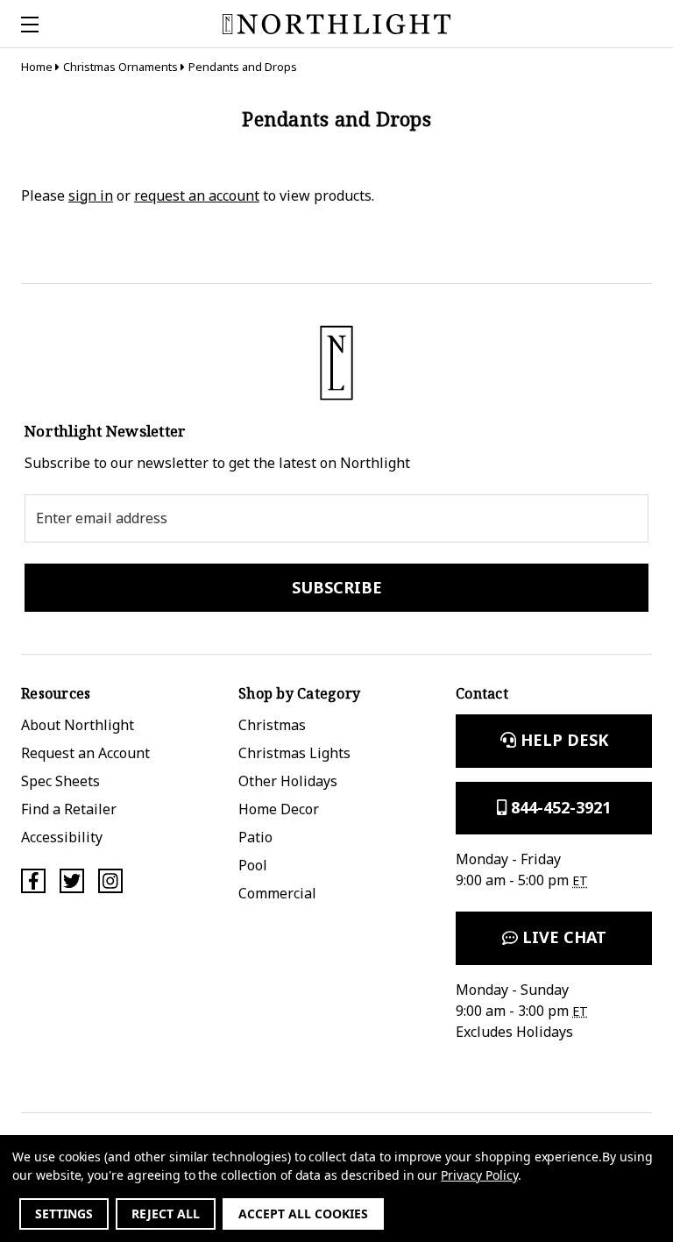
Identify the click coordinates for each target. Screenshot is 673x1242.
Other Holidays (287, 781)
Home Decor (278, 809)
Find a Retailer (69, 809)
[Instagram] (110, 881)
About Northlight (77, 725)
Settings (64, 1213)
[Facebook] (33, 881)
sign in (90, 195)
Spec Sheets (60, 781)
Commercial (277, 893)
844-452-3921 (559, 807)
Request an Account (85, 753)
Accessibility (62, 837)
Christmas (272, 725)
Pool (252, 865)
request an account (196, 195)
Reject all (165, 1213)
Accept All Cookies (303, 1213)
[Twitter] (72, 881)
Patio (255, 837)
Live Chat (562, 936)
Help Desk (562, 739)
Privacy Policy (479, 1175)
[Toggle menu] (24, 24)
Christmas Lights (294, 753)
